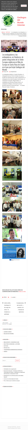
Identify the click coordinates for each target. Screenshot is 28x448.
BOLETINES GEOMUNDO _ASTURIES (12, 344)
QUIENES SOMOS (7, 331)
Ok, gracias (23, 5)
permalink (13, 297)
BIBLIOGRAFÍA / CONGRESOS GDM (11, 342)
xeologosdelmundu (13, 71)
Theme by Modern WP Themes (14, 428)
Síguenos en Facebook (7, 386)
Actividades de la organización (10, 368)
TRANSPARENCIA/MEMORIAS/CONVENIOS (13, 349)
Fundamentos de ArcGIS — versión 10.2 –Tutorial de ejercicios (20, 307)
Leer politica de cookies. (11, 9)
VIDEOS (5, 351)
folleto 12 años (22, 291)
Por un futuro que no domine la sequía (12, 380)
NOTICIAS (8, 32)
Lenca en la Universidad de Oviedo (11, 378)
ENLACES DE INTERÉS (9, 333)
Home (4, 32)
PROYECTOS (6, 347)
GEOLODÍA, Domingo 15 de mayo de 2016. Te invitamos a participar (7, 308)
